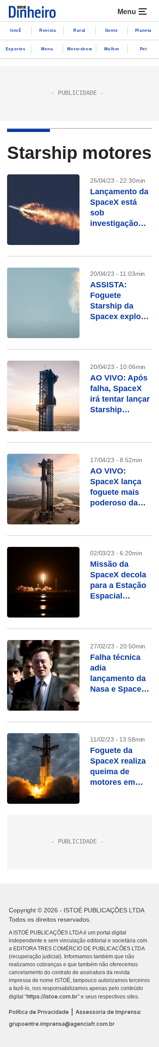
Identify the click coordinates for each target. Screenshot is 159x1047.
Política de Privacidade (39, 1012)
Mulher (112, 49)
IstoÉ (16, 30)
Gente (111, 30)
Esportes (16, 49)
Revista (47, 30)
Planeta (143, 30)
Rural (79, 30)
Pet (143, 49)
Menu (47, 49)
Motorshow (79, 49)
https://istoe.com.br (52, 996)
